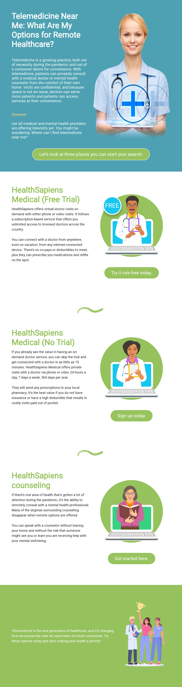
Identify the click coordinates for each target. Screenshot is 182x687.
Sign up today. (131, 415)
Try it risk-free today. (131, 273)
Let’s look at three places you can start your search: (91, 154)
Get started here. (131, 558)
